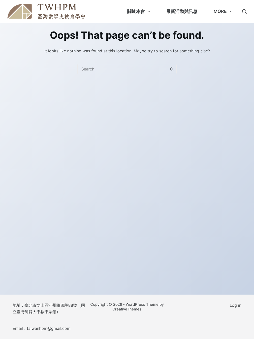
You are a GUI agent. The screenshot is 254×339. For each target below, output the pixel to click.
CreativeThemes (126, 309)
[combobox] (122, 69)
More (220, 11)
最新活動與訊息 (181, 11)
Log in (235, 305)
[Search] (244, 11)
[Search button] (171, 69)
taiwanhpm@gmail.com (48, 328)
